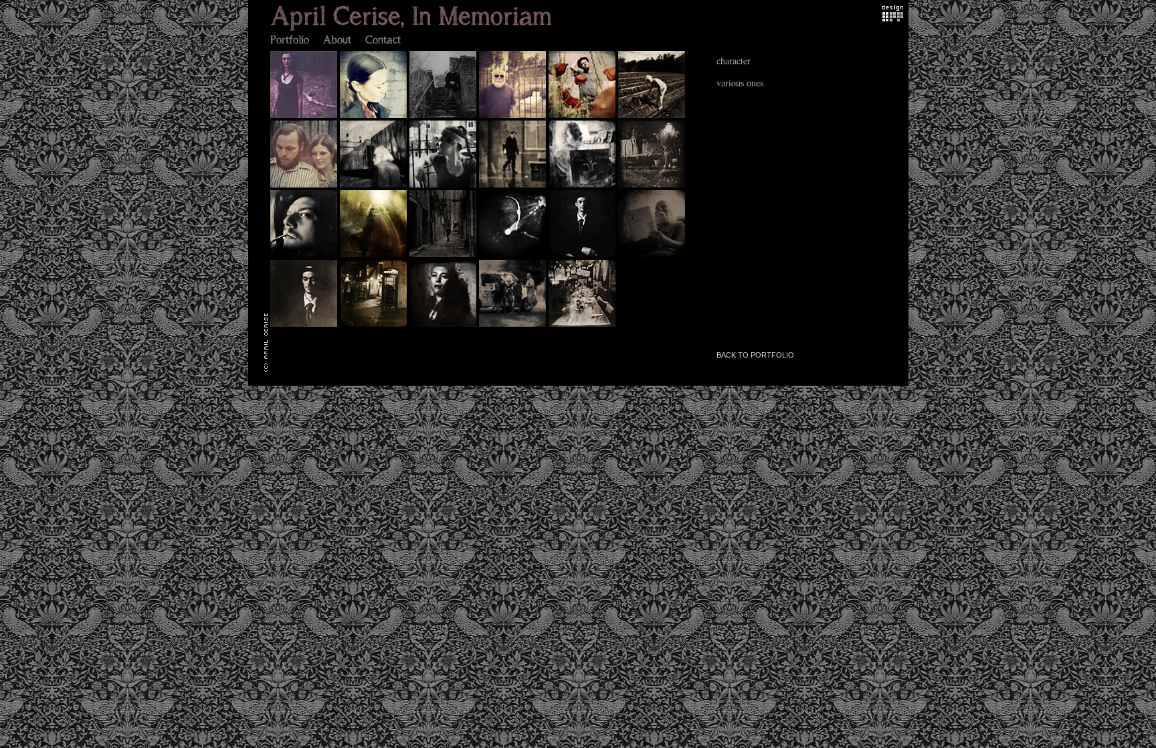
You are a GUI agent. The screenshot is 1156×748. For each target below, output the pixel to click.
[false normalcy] (374, 325)
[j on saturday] (444, 186)
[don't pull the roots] (305, 186)
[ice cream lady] (514, 325)
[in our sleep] (305, 116)
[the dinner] (583, 325)
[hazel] (583, 256)
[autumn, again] (653, 186)
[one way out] (514, 116)
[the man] (514, 256)
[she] (374, 116)
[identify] (583, 186)
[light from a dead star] (374, 256)
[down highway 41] (374, 186)
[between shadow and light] (444, 256)
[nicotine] (444, 325)
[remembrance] (305, 325)
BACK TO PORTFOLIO (755, 355)
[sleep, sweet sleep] (583, 116)
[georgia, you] (653, 116)
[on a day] (444, 116)
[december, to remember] (305, 256)
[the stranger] (514, 186)
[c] (653, 256)
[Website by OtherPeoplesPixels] (893, 17)
